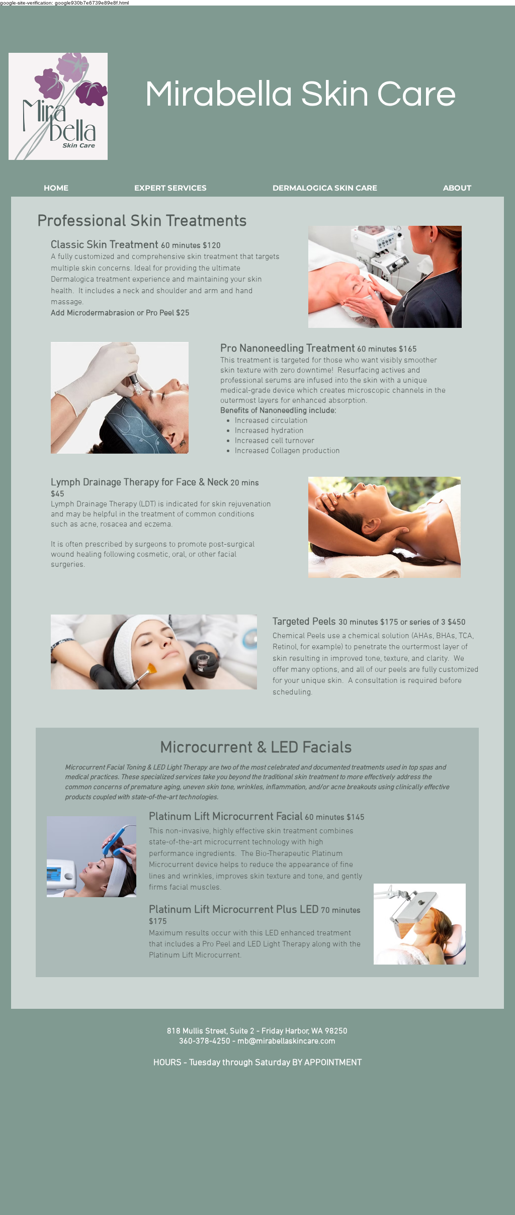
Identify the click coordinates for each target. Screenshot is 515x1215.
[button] (170, 188)
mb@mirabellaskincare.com (286, 1041)
